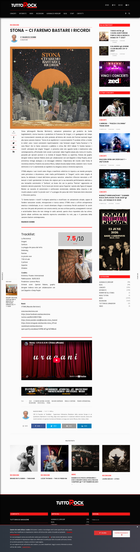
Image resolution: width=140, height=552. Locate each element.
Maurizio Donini (29, 37)
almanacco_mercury (106, 282)
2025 (30, 401)
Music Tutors (104, 295)
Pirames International (83, 401)
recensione (32, 403)
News (101, 298)
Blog (100, 285)
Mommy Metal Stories (106, 293)
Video (101, 306)
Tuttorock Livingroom (107, 303)
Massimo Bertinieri (57, 401)
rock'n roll (41, 403)
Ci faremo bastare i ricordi (42, 401)
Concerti (103, 120)
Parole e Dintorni (70, 401)
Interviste (102, 290)
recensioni (14, 25)
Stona (48, 403)
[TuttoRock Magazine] (24, 5)
